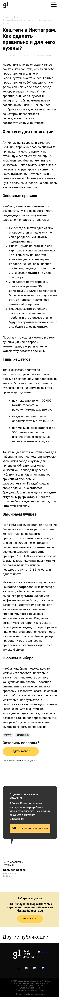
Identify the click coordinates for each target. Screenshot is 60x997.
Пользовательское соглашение (30, 990)
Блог (16, 17)
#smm (7, 735)
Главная (6, 17)
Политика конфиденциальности (30, 994)
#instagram (23, 735)
